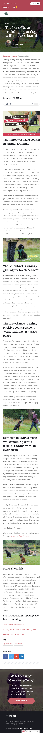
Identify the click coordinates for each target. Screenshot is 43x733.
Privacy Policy (10, 724)
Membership (21, 701)
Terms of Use (22, 724)
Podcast (14, 56)
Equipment (6, 56)
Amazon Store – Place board (13, 635)
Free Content (10, 23)
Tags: (5, 640)
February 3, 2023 (23, 56)
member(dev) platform (24, 728)
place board (8, 643)
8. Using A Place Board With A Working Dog (19, 629)
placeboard (18, 643)
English (28, 731)
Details (34, 3)
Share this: (7, 652)
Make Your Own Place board (21, 536)
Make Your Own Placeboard (13, 624)
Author (15, 41)
